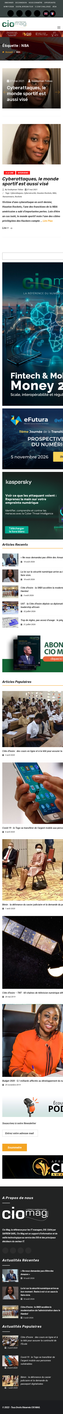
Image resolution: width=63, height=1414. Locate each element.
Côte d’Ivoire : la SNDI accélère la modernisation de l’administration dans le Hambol (40, 1310)
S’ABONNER (9, 3)
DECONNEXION (21, 3)
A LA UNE (9, 173)
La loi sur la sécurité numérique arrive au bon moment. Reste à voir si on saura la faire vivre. (40, 1291)
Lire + (5, 227)
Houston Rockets (44, 193)
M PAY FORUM (9, 7)
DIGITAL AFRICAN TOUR (24, 7)
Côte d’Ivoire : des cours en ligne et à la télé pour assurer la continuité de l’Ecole (39, 1340)
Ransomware (8, 196)
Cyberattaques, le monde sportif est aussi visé (30, 181)
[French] (52, 13)
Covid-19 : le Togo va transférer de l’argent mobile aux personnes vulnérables (38, 1360)
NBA (54, 193)
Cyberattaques (16, 193)
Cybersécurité (30, 193)
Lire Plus (48, 220)
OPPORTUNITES (49, 3)
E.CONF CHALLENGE (43, 7)
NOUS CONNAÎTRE (35, 3)
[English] (46, 13)
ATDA (54, 7)
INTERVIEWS (23, 173)
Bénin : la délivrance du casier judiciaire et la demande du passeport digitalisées (36, 1380)
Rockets (18, 196)
